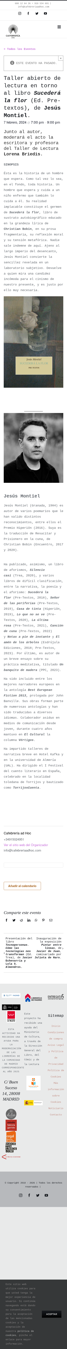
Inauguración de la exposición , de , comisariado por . (48, 948)
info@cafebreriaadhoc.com (33, 7)
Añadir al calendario (22, 886)
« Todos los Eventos (20, 49)
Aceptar (51, 1314)
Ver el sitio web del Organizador (26, 844)
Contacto (56, 1114)
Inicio (55, 1026)
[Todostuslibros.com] (11, 1145)
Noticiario (55, 1108)
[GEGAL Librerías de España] (11, 1133)
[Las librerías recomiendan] (11, 1156)
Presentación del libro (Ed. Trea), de (19, 953)
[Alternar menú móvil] (59, 27)
